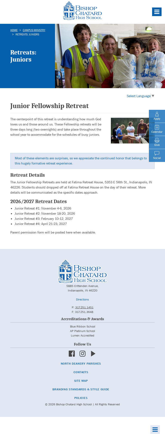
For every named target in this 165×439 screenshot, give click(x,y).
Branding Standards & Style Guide (80, 389)
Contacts (80, 372)
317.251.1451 (84, 307)
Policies (81, 398)
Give (157, 145)
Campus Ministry (34, 30)
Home (14, 30)
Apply (157, 119)
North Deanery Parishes (81, 363)
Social (157, 158)
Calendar (157, 132)
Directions (82, 299)
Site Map (81, 381)
